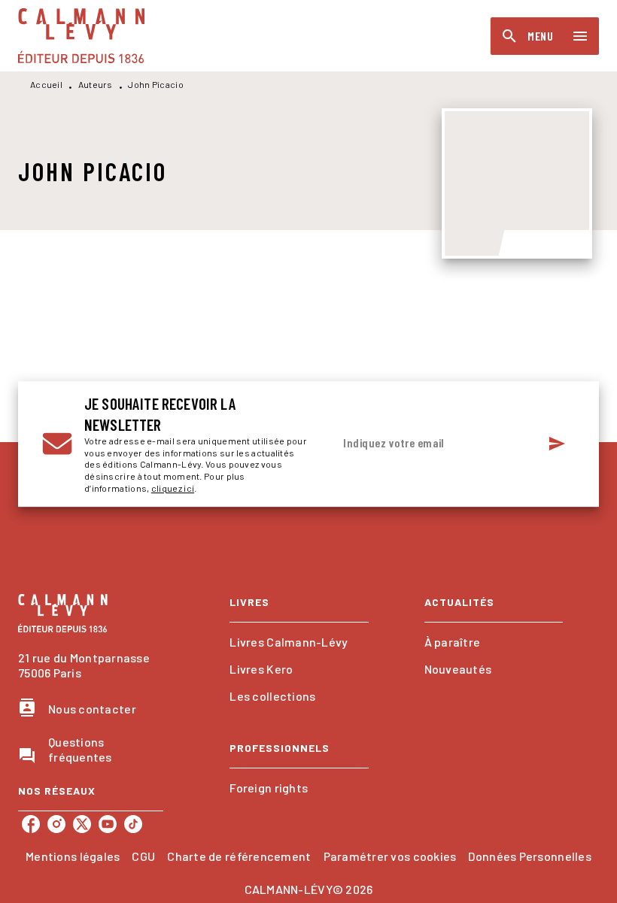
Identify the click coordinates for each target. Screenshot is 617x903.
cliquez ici (172, 488)
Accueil (46, 84)
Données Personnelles (529, 856)
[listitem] (31, 824)
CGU (143, 856)
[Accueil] (81, 35)
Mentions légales (73, 856)
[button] (298, 642)
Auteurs (95, 84)
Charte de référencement (239, 856)
